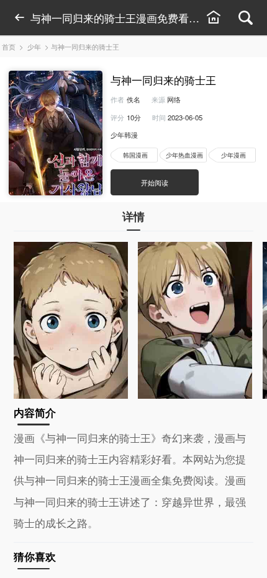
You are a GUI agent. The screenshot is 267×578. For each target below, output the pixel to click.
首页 (9, 46)
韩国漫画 (135, 154)
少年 (34, 46)
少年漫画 (233, 154)
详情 (133, 216)
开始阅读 (154, 182)
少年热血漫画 (184, 154)
